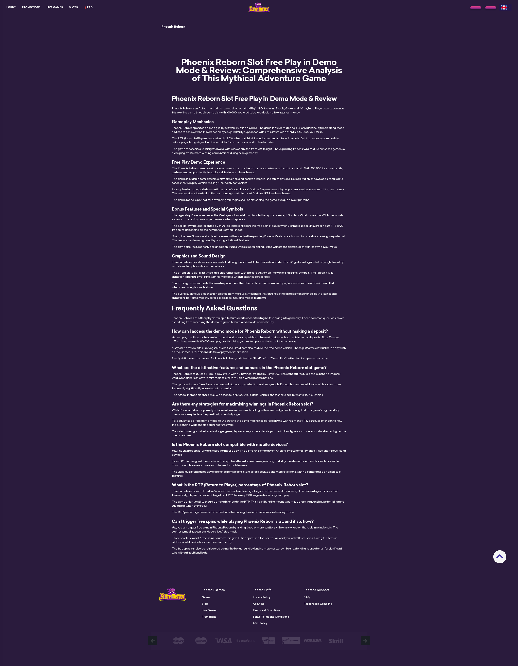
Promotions (31, 7)
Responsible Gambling (318, 604)
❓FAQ (88, 7)
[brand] (475, 7)
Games (206, 597)
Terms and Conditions (266, 610)
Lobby (11, 7)
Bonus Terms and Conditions (271, 616)
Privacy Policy (261, 597)
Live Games (55, 7)
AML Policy (260, 623)
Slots (73, 7)
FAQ (306, 597)
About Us (258, 604)
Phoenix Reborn (173, 26)
